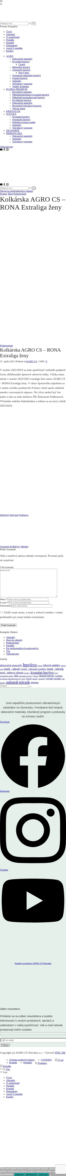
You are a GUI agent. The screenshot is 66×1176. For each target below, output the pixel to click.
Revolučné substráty (22, 92)
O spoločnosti (12, 37)
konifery (27, 673)
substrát (12, 682)
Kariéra (9, 51)
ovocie (29, 679)
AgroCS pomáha (14, 48)
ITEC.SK (60, 1052)
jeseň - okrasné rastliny (34, 669)
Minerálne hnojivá (21, 67)
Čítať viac (43, 1174)
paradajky (41, 679)
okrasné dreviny (46, 675)
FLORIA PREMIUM (16, 89)
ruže (63, 679)
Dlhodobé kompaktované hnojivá (28, 97)
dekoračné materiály (11, 665)
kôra (16, 675)
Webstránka (5, 605)
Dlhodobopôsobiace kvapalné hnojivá (30, 94)
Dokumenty (12, 45)
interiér (40, 666)
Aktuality (10, 34)
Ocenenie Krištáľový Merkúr (14, 546)
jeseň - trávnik (55, 668)
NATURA (11, 114)
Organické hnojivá (21, 70)
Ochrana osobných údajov (22, 1060)
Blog (10, 194)
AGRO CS (31, 361)
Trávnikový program (22, 83)
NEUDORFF (12, 130)
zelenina (35, 682)
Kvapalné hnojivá (20, 61)
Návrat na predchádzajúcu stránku (16, 191)
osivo (23, 679)
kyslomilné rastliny (7, 676)
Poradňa (10, 40)
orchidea (58, 676)
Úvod (9, 31)
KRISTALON (13, 111)
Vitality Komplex (20, 86)
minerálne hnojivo (25, 676)
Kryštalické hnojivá (21, 100)
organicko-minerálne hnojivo (10, 679)
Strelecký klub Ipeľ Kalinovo (14, 515)
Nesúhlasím (31, 1174)
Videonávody (6, 147)
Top (8, 651)
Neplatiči (27, 1062)
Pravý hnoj (23, 72)
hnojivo (30, 664)
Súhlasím (19, 1174)
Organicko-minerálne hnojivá (26, 75)
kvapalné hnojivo (42, 672)
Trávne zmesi (18, 108)
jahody (63, 666)
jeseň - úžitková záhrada (11, 672)
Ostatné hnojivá (19, 78)
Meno (4, 599)
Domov (3, 194)
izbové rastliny (51, 665)
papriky (35, 679)
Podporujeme (19, 194)
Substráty (16, 81)
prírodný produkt (53, 679)
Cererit (21, 64)
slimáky (3, 683)
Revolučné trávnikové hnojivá (26, 105)
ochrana (35, 676)
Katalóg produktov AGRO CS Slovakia (33, 963)
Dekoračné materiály (22, 59)
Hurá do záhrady (14, 640)
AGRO (9, 56)
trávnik (24, 682)
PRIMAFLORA (14, 133)
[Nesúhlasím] (50, 1175)
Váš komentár (7, 567)
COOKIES (46, 1060)
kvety (56, 673)
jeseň (2, 669)
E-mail (4, 602)
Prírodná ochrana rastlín (23, 122)
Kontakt (10, 42)
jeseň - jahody (12, 668)
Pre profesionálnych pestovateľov (22, 648)
